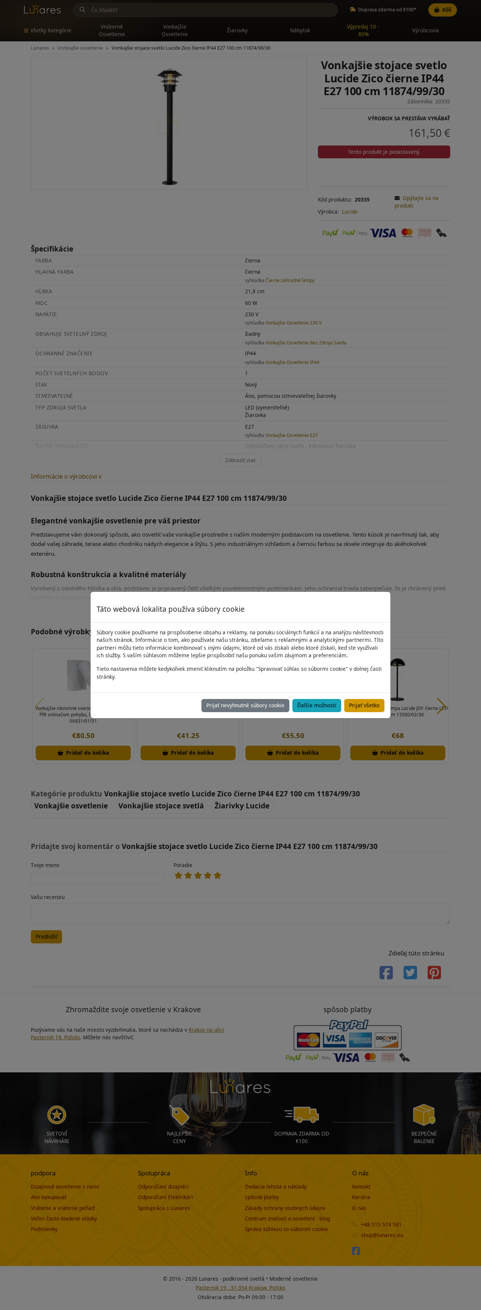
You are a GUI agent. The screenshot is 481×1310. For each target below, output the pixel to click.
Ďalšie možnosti (316, 705)
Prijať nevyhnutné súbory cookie (245, 705)
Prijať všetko (364, 705)
